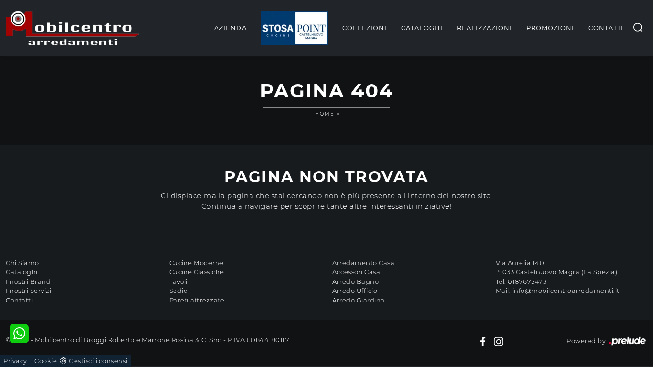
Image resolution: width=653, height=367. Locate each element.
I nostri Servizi (28, 290)
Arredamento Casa (363, 263)
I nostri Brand (28, 281)
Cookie (45, 361)
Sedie (178, 290)
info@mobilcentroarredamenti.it (566, 290)
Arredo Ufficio (354, 290)
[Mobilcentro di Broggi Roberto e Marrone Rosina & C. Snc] (73, 28)
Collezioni (364, 28)
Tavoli (178, 281)
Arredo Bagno (355, 281)
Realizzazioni (484, 28)
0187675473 (527, 281)
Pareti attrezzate (197, 300)
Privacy (15, 361)
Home (325, 114)
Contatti (605, 28)
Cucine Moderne (196, 263)
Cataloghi (422, 28)
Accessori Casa (356, 272)
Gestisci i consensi (98, 361)
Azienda (230, 28)
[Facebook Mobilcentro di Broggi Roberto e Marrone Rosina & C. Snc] (483, 341)
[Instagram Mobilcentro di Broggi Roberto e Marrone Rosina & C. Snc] (498, 341)
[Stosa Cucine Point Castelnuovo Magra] (294, 28)
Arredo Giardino (358, 300)
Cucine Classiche (196, 272)
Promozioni (550, 28)
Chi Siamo (22, 263)
